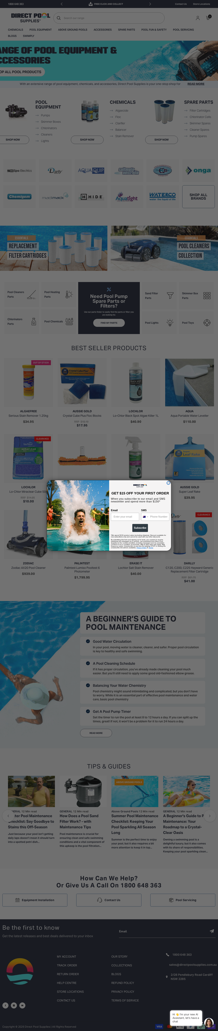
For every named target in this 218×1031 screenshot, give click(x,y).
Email (114, 510)
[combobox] (145, 517)
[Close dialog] (168, 483)
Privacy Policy (142, 548)
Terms (151, 548)
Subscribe (140, 528)
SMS (144, 510)
